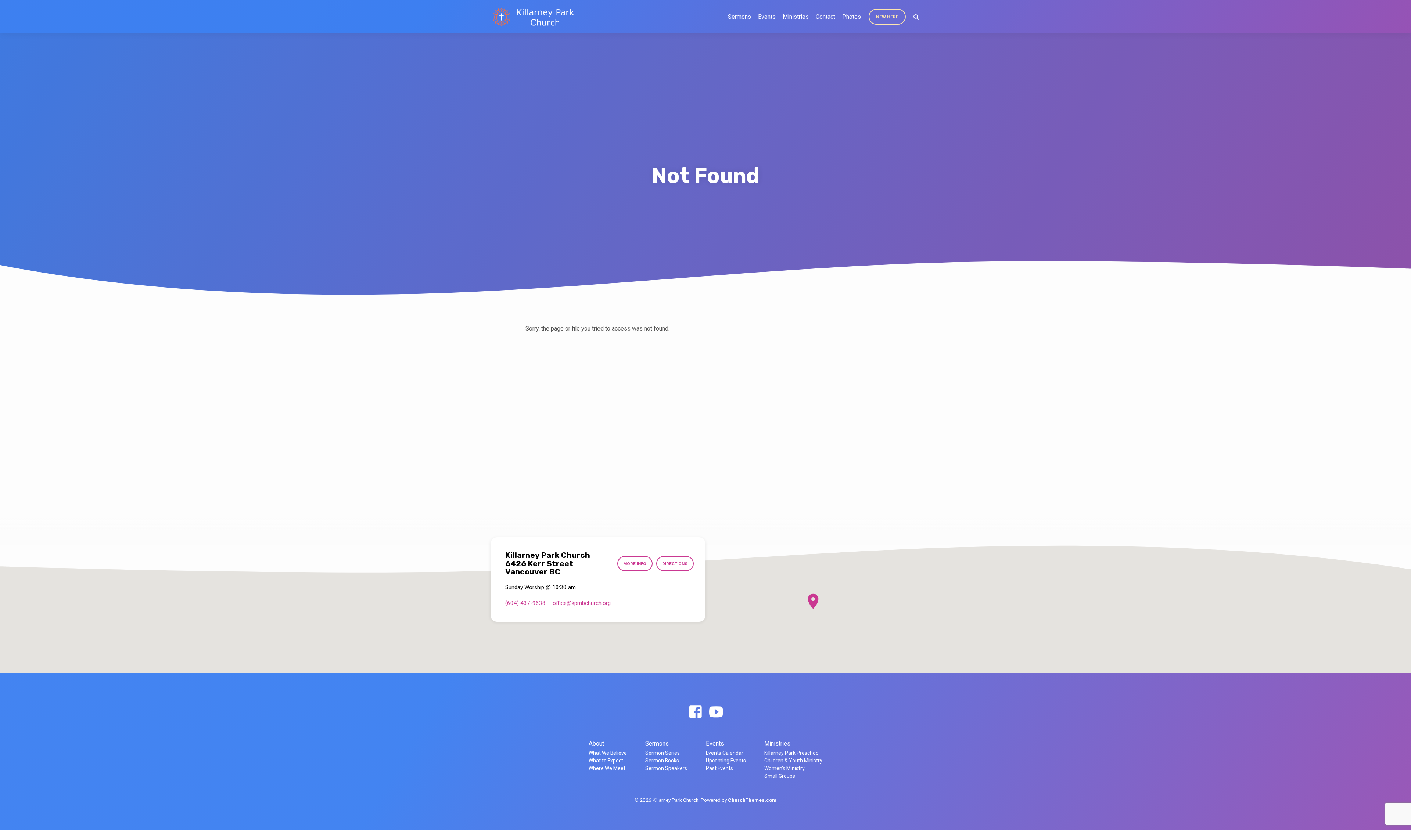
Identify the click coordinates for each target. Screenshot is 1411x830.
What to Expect (606, 761)
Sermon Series (662, 753)
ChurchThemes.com (752, 800)
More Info (634, 563)
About (596, 743)
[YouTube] (716, 712)
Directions (674, 563)
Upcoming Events (726, 761)
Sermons (739, 16)
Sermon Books (662, 761)
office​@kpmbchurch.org (582, 603)
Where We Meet (607, 768)
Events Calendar (724, 753)
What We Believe (608, 753)
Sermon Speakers (666, 768)
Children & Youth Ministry (793, 761)
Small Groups (779, 776)
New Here (887, 16)
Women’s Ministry (784, 768)
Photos (851, 16)
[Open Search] (916, 17)
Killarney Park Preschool (792, 753)
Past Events (719, 768)
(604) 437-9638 (525, 603)
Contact (825, 16)
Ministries (796, 16)
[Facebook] (695, 712)
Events (767, 16)
